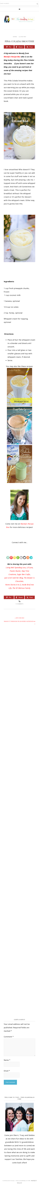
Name (7, 1060)
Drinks (15, 36)
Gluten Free (22, 36)
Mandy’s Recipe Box (12, 57)
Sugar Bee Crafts (23, 574)
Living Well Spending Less (16, 567)
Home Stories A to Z (13, 584)
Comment (9, 1037)
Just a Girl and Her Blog (13, 578)
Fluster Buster (15, 571)
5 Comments (19, 604)
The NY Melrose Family (21, 588)
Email (7, 1071)
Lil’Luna (30, 567)
